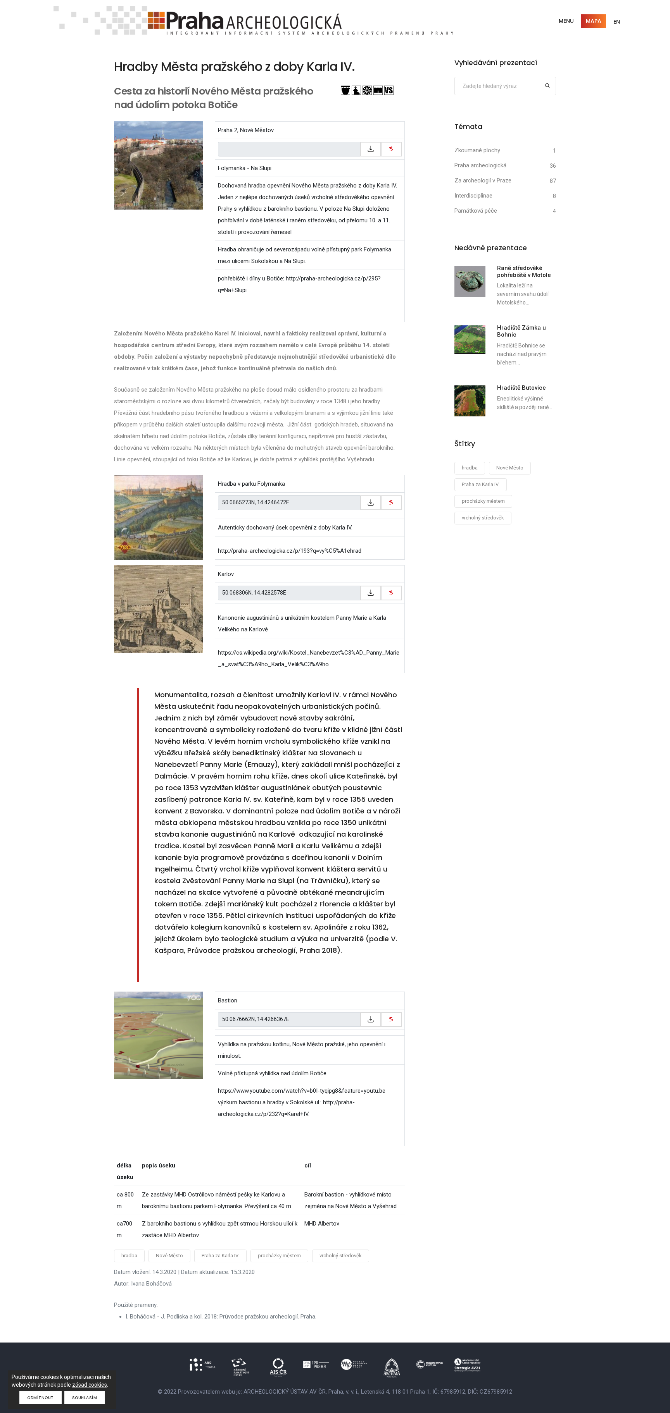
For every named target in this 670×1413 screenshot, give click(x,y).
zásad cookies (89, 1385)
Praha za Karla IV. (220, 1255)
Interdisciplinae (473, 195)
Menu (566, 21)
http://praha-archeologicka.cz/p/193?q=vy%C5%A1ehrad (289, 550)
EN (616, 22)
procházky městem (279, 1255)
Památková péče (475, 210)
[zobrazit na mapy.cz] (391, 149)
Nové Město (169, 1255)
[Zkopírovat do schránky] (370, 149)
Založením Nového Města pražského (163, 333)
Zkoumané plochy (477, 150)
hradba (129, 1255)
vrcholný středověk (340, 1255)
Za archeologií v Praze (482, 180)
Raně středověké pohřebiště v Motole (524, 271)
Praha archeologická (480, 165)
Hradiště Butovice (521, 387)
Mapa (593, 21)
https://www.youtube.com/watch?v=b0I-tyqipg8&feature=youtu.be (301, 1090)
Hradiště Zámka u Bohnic (521, 331)
